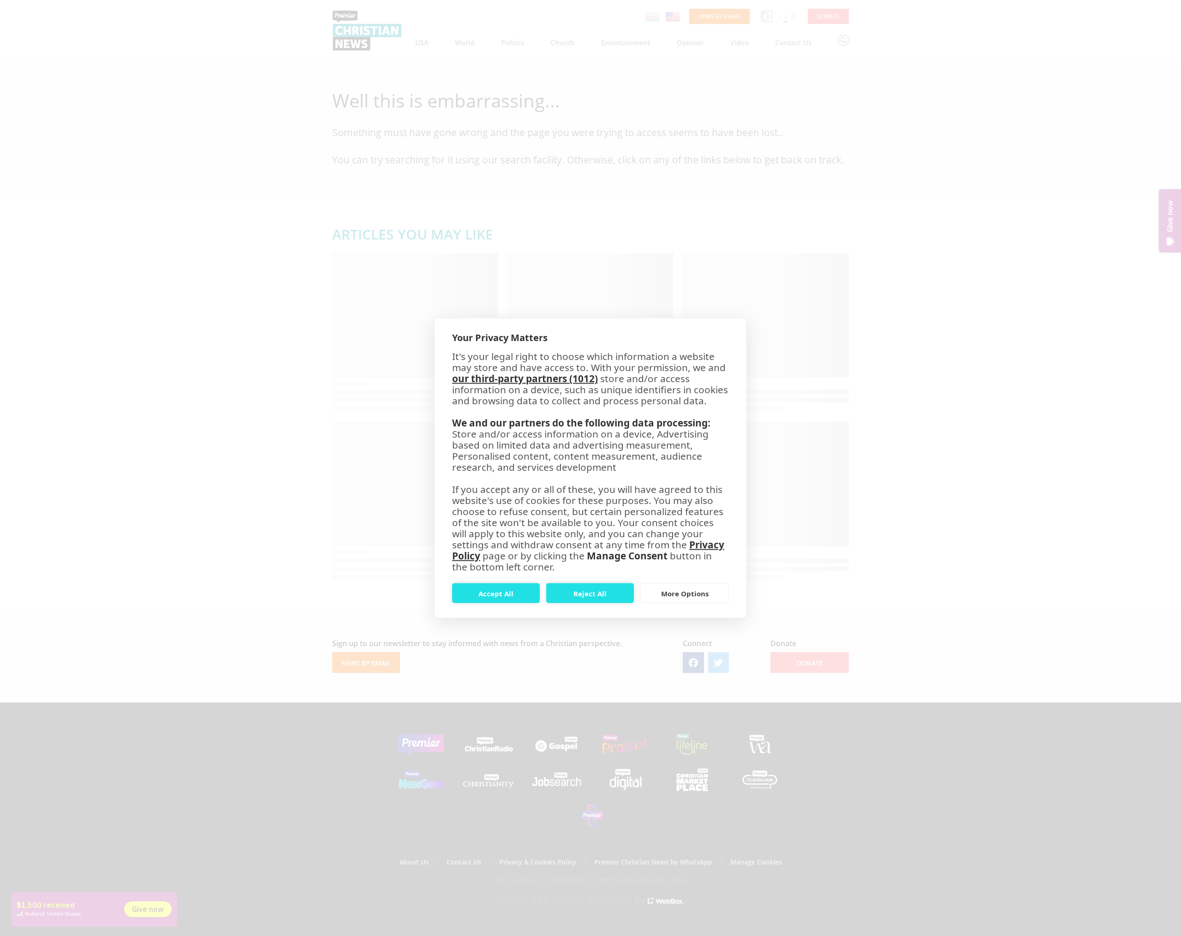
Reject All (590, 593)
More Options (685, 593)
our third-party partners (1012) (525, 378)
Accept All (495, 593)
